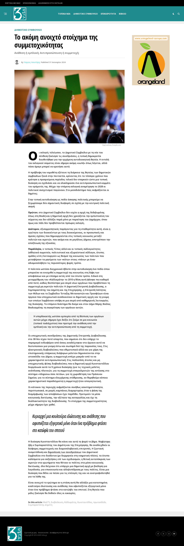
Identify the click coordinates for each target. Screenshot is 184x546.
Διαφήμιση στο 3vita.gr (50, 3)
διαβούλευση (57, 502)
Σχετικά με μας (12, 3)
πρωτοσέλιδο (99, 502)
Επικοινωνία (29, 3)
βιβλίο (122, 13)
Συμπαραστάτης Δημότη (40, 505)
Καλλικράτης (70, 502)
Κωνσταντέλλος (84, 502)
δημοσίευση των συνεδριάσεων (64, 452)
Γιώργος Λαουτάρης (32, 62)
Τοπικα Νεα (64, 13)
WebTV (46, 502)
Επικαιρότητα (108, 13)
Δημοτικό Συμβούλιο (85, 13)
